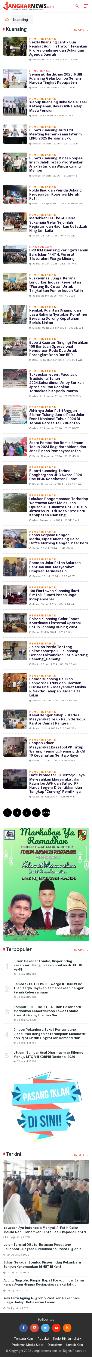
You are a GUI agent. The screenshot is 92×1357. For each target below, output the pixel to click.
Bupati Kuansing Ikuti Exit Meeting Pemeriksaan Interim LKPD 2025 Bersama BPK (55, 134)
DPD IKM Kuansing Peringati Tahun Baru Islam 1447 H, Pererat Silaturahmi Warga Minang (58, 254)
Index (80, 30)
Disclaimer (55, 1345)
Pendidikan (40, 71)
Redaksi (43, 1338)
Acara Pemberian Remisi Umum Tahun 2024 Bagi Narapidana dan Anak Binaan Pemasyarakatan (57, 447)
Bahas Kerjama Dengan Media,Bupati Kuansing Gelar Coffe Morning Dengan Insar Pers (58, 539)
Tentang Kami (23, 1338)
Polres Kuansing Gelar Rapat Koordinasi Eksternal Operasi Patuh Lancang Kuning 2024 (55, 623)
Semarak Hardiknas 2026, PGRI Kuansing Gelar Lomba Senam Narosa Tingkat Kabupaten (55, 79)
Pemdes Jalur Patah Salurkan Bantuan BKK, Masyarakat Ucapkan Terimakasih (55, 567)
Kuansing (20, 20)
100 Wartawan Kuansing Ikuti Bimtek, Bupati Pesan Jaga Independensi (54, 595)
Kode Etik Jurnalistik (67, 1338)
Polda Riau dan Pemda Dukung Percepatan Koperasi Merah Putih (55, 194)
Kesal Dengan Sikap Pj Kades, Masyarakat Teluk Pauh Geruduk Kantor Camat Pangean (57, 719)
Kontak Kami (74, 1345)
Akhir (46, 812)
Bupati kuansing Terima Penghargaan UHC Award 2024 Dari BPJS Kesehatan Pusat (55, 475)
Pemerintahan (42, 39)
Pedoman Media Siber (27, 1345)
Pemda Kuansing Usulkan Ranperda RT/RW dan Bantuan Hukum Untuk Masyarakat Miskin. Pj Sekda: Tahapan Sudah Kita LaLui (58, 687)
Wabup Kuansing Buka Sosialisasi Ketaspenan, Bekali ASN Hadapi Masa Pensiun (58, 106)
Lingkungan (40, 247)
